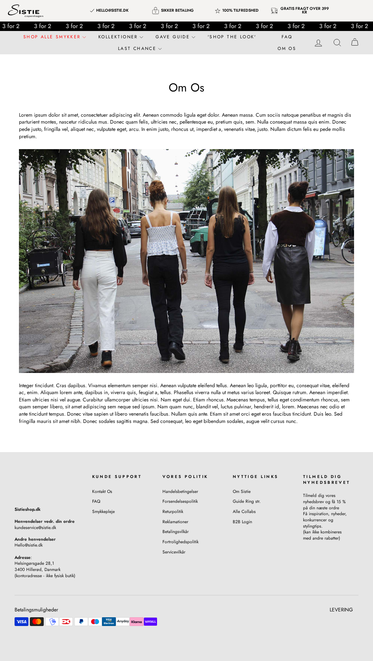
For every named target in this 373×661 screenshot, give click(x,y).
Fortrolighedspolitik (180, 541)
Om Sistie (242, 491)
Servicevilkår (173, 552)
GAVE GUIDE (174, 37)
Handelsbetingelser (180, 491)
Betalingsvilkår (175, 531)
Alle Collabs (244, 511)
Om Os (287, 48)
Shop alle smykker (53, 37)
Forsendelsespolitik (180, 501)
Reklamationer (175, 521)
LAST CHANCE (138, 48)
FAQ (287, 37)
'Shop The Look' (232, 37)
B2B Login (242, 521)
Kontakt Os (102, 491)
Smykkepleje (103, 511)
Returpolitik (172, 511)
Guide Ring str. (247, 501)
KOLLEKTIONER (119, 37)
